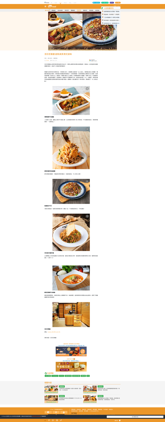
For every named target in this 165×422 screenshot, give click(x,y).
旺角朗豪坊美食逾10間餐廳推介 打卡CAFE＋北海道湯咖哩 (70, 398)
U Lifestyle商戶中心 (94, 411)
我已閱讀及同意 (135, 416)
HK (51, 2)
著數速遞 (73, 10)
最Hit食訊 (47, 10)
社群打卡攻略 (105, 2)
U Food (47, 60)
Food (60, 2)
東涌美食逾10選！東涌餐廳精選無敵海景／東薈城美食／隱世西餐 (109, 389)
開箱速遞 (53, 10)
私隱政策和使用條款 (36, 416)
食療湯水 (111, 409)
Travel (56, 2)
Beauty (65, 2)
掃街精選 (91, 10)
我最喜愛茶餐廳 (76, 376)
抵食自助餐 (60, 10)
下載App (118, 2)
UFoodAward (55, 376)
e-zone (75, 2)
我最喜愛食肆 (68, 376)
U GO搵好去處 (97, 2)
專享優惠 (86, 411)
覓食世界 (67, 10)
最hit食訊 (50, 58)
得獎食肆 (83, 376)
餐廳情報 (79, 10)
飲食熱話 (97, 10)
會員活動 (81, 411)
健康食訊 (85, 10)
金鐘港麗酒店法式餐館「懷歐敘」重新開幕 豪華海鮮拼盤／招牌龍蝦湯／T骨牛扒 (109, 398)
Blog (70, 2)
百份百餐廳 (47, 376)
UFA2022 (61, 376)
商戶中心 (111, 2)
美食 (88, 376)
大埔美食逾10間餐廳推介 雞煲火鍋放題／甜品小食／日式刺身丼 (70, 389)
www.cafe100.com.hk (54, 332)
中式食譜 (105, 409)
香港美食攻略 (74, 411)
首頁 (45, 58)
